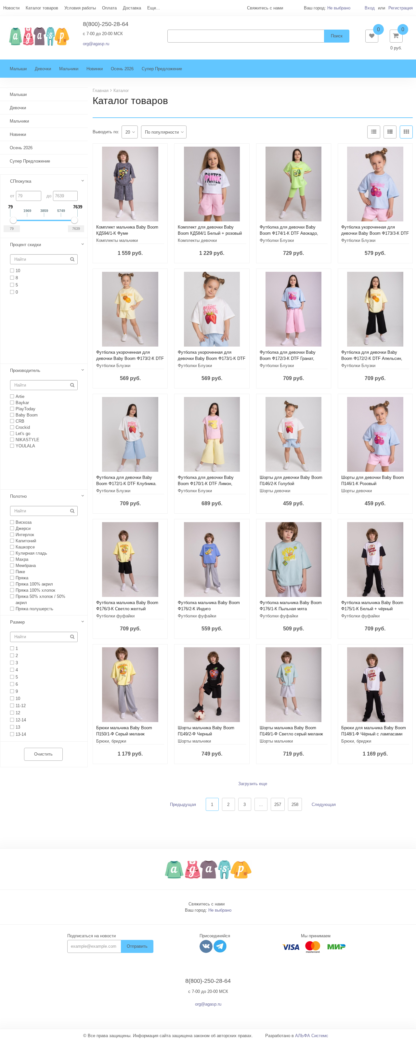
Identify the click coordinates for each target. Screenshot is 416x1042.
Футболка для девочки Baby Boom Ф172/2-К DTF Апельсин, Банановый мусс (371, 358)
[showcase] (406, 131)
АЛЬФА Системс (311, 1035)
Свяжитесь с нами (206, 904)
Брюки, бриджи (111, 741)
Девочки (43, 68)
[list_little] (373, 131)
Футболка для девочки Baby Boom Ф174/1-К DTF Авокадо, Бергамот (289, 233)
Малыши (18, 68)
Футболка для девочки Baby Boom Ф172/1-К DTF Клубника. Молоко (126, 483)
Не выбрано (338, 8)
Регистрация (400, 8)
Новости (11, 8)
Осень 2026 (122, 68)
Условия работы (80, 8)
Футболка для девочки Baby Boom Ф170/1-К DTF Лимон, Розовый (206, 483)
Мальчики (68, 68)
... (261, 804)
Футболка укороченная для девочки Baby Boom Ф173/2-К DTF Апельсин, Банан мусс (130, 358)
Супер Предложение (162, 68)
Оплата (109, 8)
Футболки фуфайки (115, 615)
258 (295, 804)
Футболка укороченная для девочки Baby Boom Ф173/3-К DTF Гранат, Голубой (375, 233)
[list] (390, 131)
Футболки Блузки (277, 240)
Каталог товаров (42, 8)
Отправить (137, 946)
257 (277, 804)
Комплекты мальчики (117, 240)
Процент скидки (25, 244)
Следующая (324, 804)
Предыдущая (183, 804)
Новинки (94, 68)
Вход (370, 8)
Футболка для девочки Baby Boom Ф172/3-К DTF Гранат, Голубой (288, 358)
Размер (17, 622)
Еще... (153, 8)
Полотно (18, 496)
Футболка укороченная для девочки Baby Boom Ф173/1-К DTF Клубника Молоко (211, 358)
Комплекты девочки (197, 240)
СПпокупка (20, 181)
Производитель (25, 370)
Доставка (132, 8)
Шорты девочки (275, 490)
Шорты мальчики (194, 741)
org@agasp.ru (96, 43)
